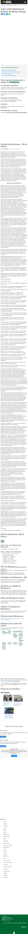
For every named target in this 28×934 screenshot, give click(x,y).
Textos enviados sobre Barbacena (9, 75)
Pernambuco (6, 856)
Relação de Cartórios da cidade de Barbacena (7, 704)
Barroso (21, 631)
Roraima (5, 868)
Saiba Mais (3, 736)
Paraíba (5, 851)
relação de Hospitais (13, 581)
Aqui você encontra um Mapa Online (8, 600)
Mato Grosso (6, 843)
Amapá (5, 828)
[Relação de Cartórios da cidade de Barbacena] (7, 698)
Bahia (5, 830)
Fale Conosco (7, 920)
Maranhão (6, 841)
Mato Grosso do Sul (8, 845)
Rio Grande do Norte (8, 862)
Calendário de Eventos (6, 73)
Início (4, 5)
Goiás (5, 838)
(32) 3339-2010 (10, 573)
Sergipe (5, 873)
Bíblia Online (14, 756)
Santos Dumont (21, 643)
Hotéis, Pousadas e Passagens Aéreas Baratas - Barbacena (9, 716)
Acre (4, 821)
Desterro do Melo (21, 634)
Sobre (5, 916)
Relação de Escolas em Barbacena (9, 70)
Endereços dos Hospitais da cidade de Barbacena (18, 704)
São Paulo (6, 875)
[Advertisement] (14, 29)
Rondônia (6, 864)
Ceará (5, 832)
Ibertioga (15, 642)
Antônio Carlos (9, 631)
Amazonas (6, 826)
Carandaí (10, 642)
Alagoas (5, 823)
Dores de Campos (4, 643)
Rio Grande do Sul (7, 866)
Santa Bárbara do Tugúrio (15, 635)
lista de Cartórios (8, 590)
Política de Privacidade (8, 918)
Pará (5, 849)
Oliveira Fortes (4, 647)
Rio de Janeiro (7, 860)
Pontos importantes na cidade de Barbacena (11, 72)
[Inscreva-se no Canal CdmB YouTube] (24, 927)
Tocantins (6, 877)
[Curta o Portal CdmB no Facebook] (22, 927)
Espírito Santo (6, 836)
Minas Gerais (9, 5)
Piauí (5, 858)
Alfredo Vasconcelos (5, 631)
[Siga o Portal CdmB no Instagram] (26, 927)
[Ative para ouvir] (7, 149)
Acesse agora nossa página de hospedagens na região (12, 612)
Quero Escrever (7, 917)
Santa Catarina (7, 871)
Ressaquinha (16, 631)
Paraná (5, 853)
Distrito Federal (7, 834)
